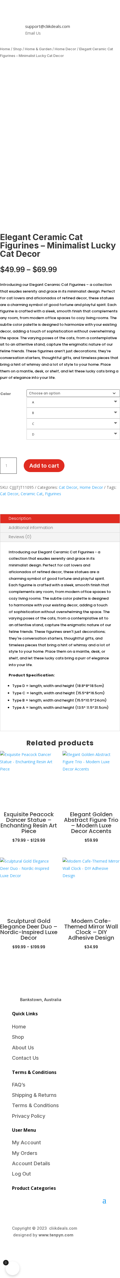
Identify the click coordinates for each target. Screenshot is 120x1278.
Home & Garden (38, 49)
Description (20, 518)
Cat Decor (68, 487)
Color (5, 393)
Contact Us (25, 1058)
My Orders (24, 1153)
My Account (26, 1142)
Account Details (31, 1163)
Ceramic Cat (32, 493)
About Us (23, 1047)
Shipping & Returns (34, 1095)
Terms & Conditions (35, 1105)
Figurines (53, 493)
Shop (17, 49)
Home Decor (65, 49)
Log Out (21, 1174)
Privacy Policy (28, 1116)
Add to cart (44, 465)
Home (5, 49)
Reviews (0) (20, 537)
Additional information (31, 527)
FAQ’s (18, 1085)
